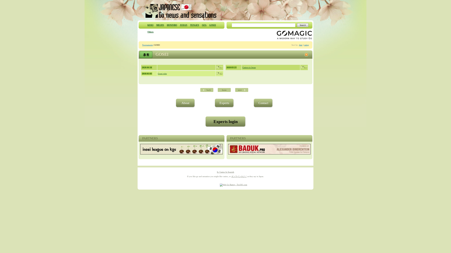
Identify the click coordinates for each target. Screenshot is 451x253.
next (241, 90)
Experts (224, 103)
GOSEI (212, 25)
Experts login (226, 121)
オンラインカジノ (239, 176)
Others (150, 32)
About (185, 103)
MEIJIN (160, 25)
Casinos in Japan (249, 67)
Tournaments (147, 45)
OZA (204, 25)
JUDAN (183, 25)
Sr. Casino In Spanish (225, 172)
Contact (263, 103)
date (300, 45)
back (207, 90)
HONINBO (172, 25)
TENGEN (194, 25)
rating (306, 45)
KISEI (150, 25)
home (224, 90)
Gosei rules (162, 74)
